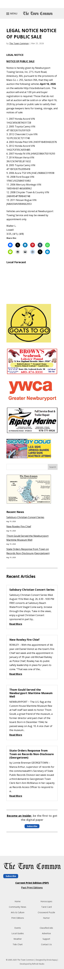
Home (18, 901)
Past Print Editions (32, 887)
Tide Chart (18, 944)
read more (15, 624)
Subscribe (32, 826)
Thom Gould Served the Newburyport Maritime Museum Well (31, 693)
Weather (18, 938)
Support (46, 938)
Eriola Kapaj (52, 960)
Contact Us (46, 944)
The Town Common (19, 43)
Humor (46, 917)
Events (17, 927)
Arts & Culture (17, 912)
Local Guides (17, 933)
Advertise (46, 933)
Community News (17, 906)
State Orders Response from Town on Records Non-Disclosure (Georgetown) (31, 754)
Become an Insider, (19, 815)
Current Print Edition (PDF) (32, 882)
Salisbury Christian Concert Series (25, 517)
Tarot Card (46, 906)
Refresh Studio (38, 964)
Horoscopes (46, 901)
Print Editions (17, 917)
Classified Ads (46, 927)
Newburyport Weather (32, 298)
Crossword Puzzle (46, 912)
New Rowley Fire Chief (18, 526)
